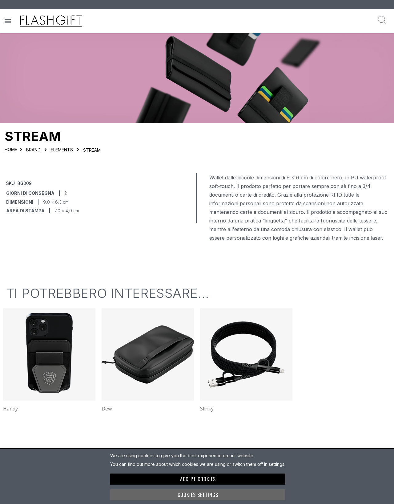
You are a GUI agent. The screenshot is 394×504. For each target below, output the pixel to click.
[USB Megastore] (51, 21)
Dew (107, 408)
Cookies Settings (198, 494)
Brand (33, 150)
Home (11, 149)
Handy (10, 408)
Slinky (207, 408)
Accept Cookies (198, 479)
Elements (62, 150)
